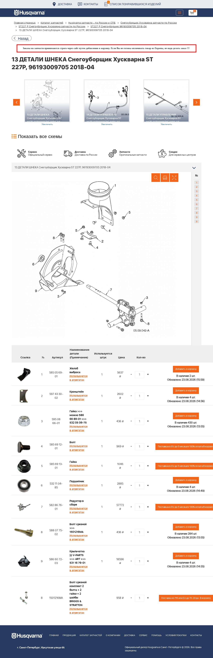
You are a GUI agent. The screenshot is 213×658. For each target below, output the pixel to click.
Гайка (73, 462)
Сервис (143, 635)
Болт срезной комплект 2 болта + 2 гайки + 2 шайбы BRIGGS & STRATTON (78, 593)
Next (196, 102)
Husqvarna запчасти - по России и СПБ (91, 23)
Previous (16, 102)
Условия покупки (176, 635)
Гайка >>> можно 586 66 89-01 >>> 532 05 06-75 (78, 417)
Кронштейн (77, 392)
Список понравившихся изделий (134, 3)
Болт (73, 442)
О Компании (113, 635)
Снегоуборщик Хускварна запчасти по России (149, 23)
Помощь (156, 635)
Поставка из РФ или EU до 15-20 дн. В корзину (186, 598)
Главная (54, 635)
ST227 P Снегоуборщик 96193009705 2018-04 (119, 26)
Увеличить (47, 124)
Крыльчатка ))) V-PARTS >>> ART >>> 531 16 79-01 (78, 557)
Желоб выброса (75, 370)
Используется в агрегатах (78, 378)
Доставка (65, 4)
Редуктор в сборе (77, 503)
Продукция (69, 635)
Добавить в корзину (186, 369)
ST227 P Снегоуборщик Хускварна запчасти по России (52, 26)
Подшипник (77, 481)
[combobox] (106, 167)
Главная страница (25, 23)
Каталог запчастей (52, 23)
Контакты (91, 4)
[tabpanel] (47, 102)
